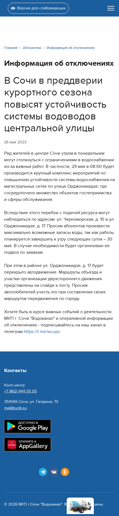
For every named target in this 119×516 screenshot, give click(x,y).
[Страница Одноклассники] (65, 472)
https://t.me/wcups (42, 331)
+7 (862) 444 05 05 (20, 391)
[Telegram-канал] (43, 472)
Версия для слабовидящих (41, 8)
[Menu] (110, 8)
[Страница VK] (54, 472)
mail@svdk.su (15, 408)
